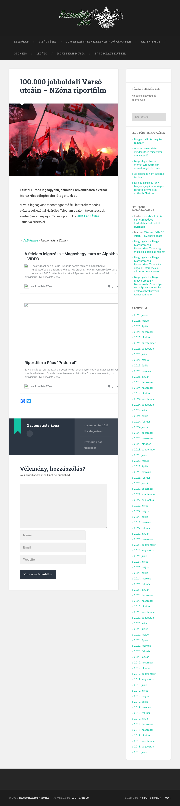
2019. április (141, 701)
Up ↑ (168, 797)
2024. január (141, 427)
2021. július (140, 556)
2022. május (141, 511)
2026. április (141, 326)
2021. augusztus (144, 550)
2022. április (141, 516)
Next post (90, 447)
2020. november (143, 600)
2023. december (143, 432)
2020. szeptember (145, 612)
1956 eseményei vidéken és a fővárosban (98, 41)
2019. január (141, 718)
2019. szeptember (145, 673)
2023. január (141, 483)
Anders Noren (151, 797)
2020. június (141, 629)
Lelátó (41, 53)
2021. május (141, 567)
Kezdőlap (21, 41)
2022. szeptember (145, 494)
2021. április (141, 573)
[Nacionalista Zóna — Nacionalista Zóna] (90, 18)
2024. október (142, 393)
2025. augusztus (144, 348)
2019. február (142, 713)
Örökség (20, 53)
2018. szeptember (145, 741)
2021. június (141, 561)
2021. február (142, 584)
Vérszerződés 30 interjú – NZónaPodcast (149, 234)
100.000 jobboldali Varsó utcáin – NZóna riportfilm (63, 86)
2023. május (141, 460)
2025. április (141, 365)
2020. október (142, 606)
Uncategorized (93, 431)
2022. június (141, 505)
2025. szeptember (145, 343)
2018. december (143, 724)
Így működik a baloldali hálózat (149, 250)
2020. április (141, 640)
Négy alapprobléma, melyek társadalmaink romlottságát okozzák (147, 165)
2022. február (142, 528)
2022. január (141, 533)
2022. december (143, 488)
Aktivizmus (150, 41)
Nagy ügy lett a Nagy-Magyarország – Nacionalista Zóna (146, 245)
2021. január (141, 589)
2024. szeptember (145, 399)
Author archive (30, 433)
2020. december (143, 595)
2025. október (142, 337)
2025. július (140, 354)
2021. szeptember (145, 544)
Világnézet (47, 41)
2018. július (140, 752)
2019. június (141, 690)
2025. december (143, 332)
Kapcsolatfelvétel (110, 53)
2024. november (143, 387)
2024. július (140, 410)
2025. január (141, 376)
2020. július (140, 623)
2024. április (141, 416)
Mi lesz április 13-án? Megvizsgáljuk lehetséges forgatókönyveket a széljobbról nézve (149, 188)
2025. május (141, 360)
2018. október (142, 735)
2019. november (143, 662)
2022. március (142, 522)
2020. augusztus (144, 617)
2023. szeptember (145, 449)
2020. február (142, 651)
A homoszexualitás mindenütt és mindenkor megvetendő (148, 152)
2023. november (143, 438)
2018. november (143, 729)
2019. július (140, 685)
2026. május (141, 320)
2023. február (142, 477)
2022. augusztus (144, 500)
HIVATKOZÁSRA (88, 216)
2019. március (142, 707)
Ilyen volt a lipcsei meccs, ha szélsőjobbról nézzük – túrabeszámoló (148, 289)
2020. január (141, 657)
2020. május (141, 634)
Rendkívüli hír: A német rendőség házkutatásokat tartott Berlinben (148, 221)
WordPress (80, 797)
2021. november (143, 539)
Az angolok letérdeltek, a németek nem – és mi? (147, 268)
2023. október (142, 444)
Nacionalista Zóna (34, 797)
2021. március (142, 578)
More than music (71, 53)
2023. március (142, 472)
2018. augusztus (144, 746)
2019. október (142, 668)
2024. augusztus (144, 404)
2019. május (141, 696)
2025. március (142, 371)
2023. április (141, 466)
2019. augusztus (144, 679)
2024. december (143, 382)
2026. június (141, 315)
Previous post (93, 442)
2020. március (142, 645)
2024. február (142, 421)
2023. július (140, 455)
